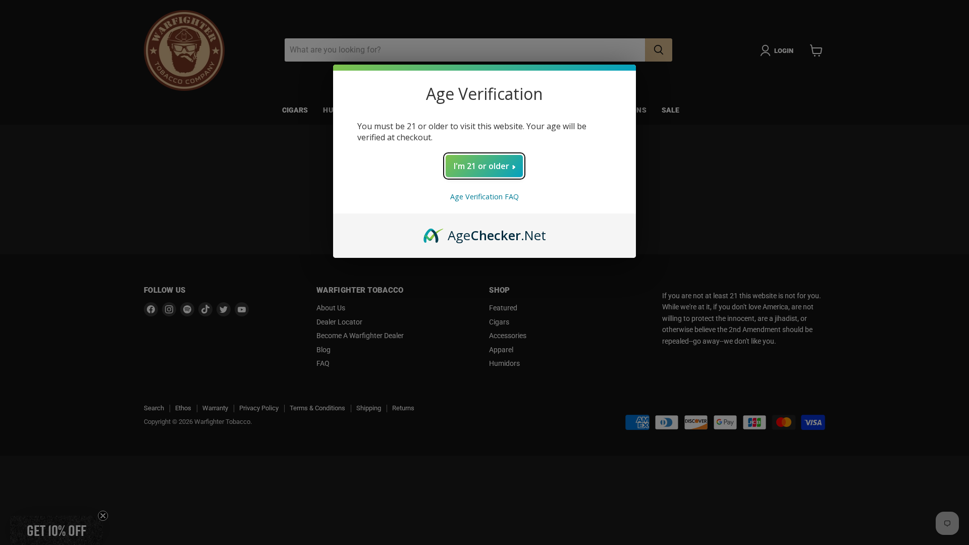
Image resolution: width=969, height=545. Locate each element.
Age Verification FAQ (484, 196)
